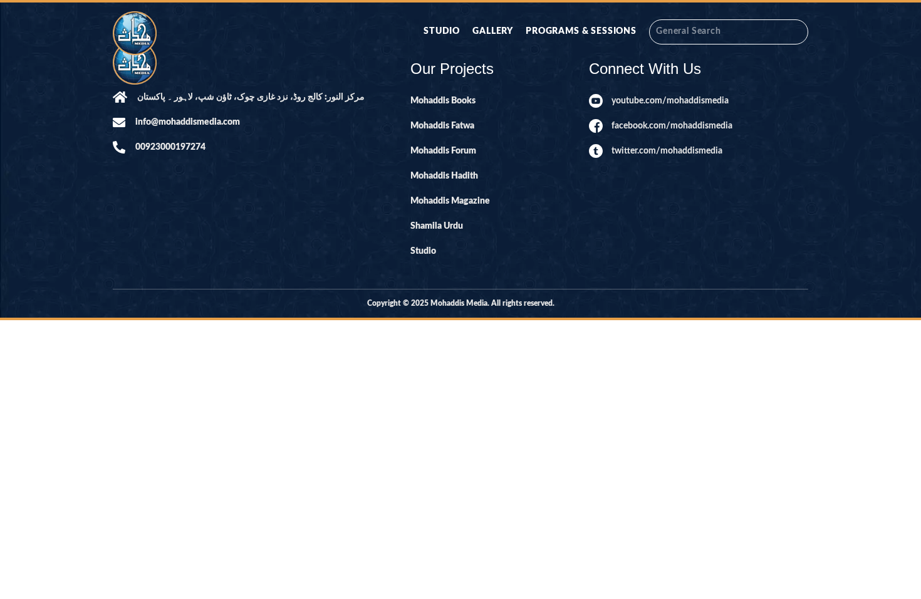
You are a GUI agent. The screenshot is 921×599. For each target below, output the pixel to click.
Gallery (492, 31)
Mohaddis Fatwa (442, 126)
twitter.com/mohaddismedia (666, 151)
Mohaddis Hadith (444, 176)
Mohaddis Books (443, 100)
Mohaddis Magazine (450, 201)
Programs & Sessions (581, 31)
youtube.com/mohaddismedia (670, 100)
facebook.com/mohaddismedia (671, 126)
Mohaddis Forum (443, 151)
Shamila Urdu (436, 226)
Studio (442, 31)
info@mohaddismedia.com (187, 122)
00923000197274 (170, 147)
